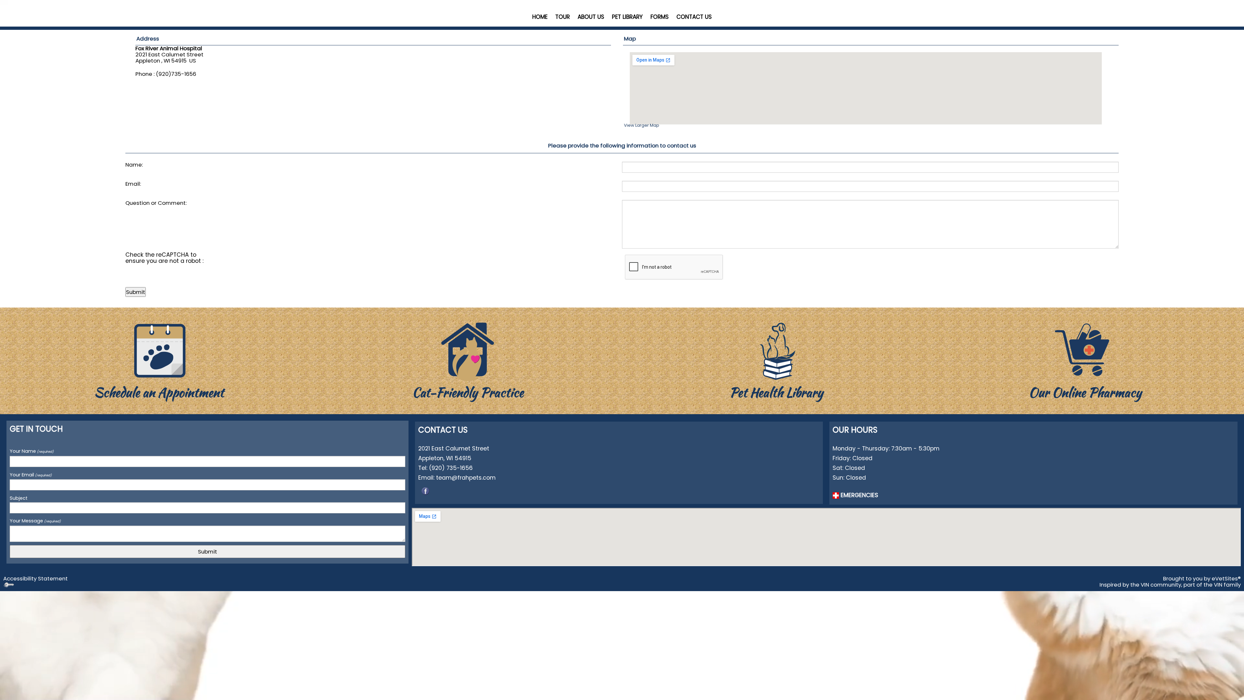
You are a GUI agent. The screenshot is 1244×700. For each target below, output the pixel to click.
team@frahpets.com (466, 477)
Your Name (32, 451)
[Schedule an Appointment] (159, 350)
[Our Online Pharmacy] (1085, 350)
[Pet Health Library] (776, 350)
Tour (562, 17)
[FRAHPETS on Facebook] (425, 490)
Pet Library (627, 17)
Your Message (35, 521)
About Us (591, 17)
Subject (19, 498)
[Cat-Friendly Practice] (467, 350)
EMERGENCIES (858, 495)
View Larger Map (641, 125)
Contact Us (694, 17)
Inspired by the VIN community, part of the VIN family (1170, 585)
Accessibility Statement (35, 578)
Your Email (31, 475)
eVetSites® (1226, 578)
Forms (660, 17)
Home (539, 17)
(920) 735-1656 (451, 468)
